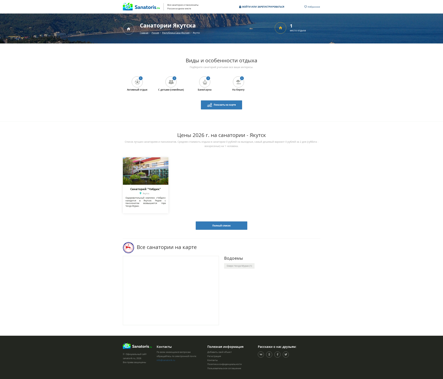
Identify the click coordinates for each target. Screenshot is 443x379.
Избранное (313, 6)
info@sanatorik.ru (166, 360)
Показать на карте (225, 104)
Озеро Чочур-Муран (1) (239, 265)
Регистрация (214, 356)
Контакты (212, 360)
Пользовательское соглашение (224, 368)
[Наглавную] (128, 29)
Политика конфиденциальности (224, 364)
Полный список (221, 225)
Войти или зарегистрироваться (263, 6)
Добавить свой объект (219, 352)
